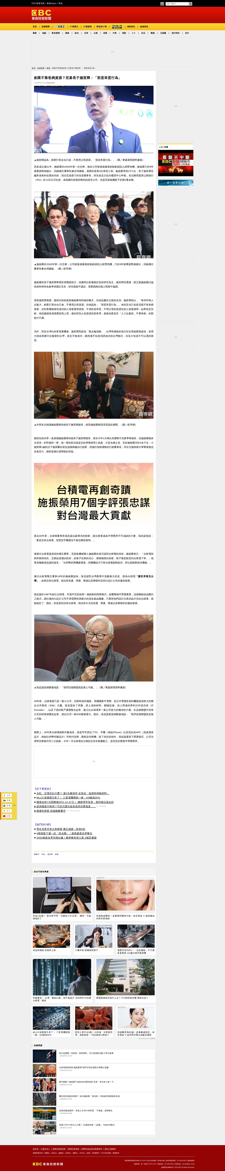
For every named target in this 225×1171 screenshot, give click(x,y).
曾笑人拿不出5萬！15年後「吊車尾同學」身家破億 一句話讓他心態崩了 (93, 1033)
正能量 (163, 33)
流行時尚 (176, 33)
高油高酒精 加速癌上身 (44, 950)
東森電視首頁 (38, 1153)
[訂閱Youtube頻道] (7, 817)
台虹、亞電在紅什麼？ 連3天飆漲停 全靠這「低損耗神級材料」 (73, 793)
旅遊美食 (144, 27)
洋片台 (82, 1153)
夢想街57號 (102, 27)
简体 (60, 3)
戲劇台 (61, 1153)
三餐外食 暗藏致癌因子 (86, 950)
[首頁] (41, 15)
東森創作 (116, 1153)
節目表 (35, 1149)
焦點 (44, 33)
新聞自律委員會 (59, 1149)
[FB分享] (7, 796)
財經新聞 (46, 27)
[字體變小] (7, 807)
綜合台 (54, 1153)
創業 (57, 854)
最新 (35, 33)
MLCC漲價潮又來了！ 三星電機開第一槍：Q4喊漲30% (68, 797)
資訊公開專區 (110, 1149)
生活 (143, 33)
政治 (77, 33)
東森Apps (51, 3)
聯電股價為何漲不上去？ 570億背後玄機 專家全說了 (122, 998)
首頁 (35, 27)
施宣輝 (50, 854)
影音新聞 (56, 33)
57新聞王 (74, 27)
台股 (96, 33)
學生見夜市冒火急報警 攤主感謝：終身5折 (61, 829)
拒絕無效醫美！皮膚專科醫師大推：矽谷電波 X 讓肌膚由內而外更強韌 (125, 917)
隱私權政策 (191, 1160)
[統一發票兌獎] (175, 185)
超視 (88, 1153)
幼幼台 (68, 1153)
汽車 (115, 33)
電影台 (75, 1153)
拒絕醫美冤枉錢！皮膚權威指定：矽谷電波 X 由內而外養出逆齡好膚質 (136, 1033)
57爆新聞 (87, 27)
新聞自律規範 (73, 1149)
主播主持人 (45, 1149)
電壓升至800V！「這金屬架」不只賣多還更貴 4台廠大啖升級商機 (136, 951)
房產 (105, 33)
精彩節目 (131, 27)
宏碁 (43, 854)
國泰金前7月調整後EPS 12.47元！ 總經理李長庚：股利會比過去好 (75, 802)
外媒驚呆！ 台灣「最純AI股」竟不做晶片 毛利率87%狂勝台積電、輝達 (62, 999)
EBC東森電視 (38, 3)
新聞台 (47, 1153)
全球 (86, 33)
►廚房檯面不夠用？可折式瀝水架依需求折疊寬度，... (65, 806)
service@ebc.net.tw (188, 1164)
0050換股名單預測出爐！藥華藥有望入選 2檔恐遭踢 (67, 837)
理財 (124, 33)
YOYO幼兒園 (106, 1153)
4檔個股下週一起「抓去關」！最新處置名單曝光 (64, 833)
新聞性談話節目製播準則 (92, 1149)
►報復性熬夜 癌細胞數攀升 (50, 810)
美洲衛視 (95, 1153)
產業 (67, 33)
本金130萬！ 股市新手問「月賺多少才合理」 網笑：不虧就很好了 (62, 917)
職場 (153, 33)
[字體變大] (7, 801)
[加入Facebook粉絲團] (7, 812)
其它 (187, 33)
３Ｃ (134, 33)
